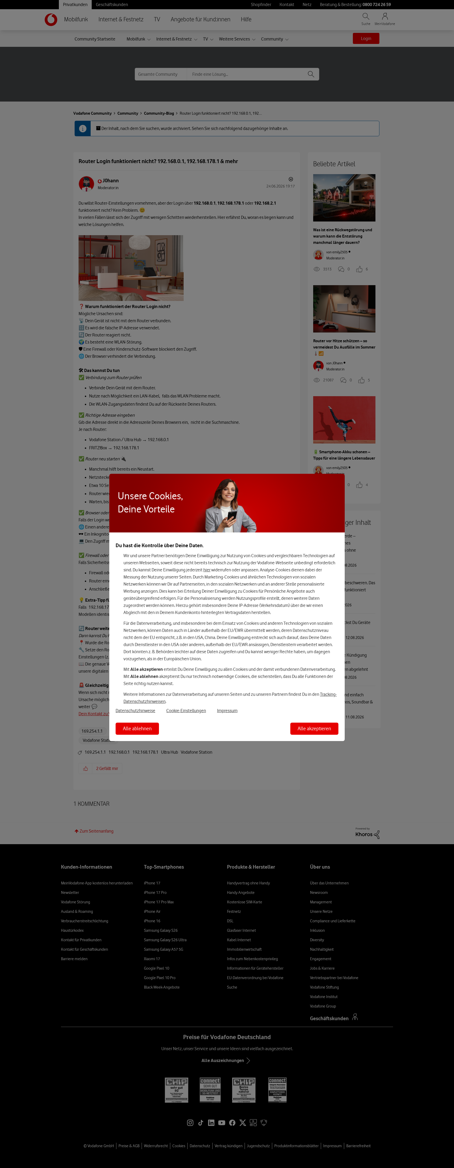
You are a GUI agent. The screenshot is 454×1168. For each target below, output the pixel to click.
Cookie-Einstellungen (186, 710)
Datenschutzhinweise (135, 710)
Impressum (227, 710)
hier (206, 569)
